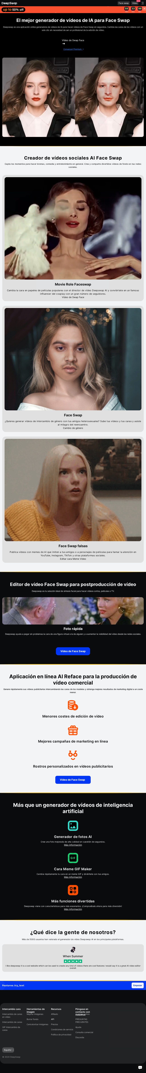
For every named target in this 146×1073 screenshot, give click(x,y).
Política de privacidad (61, 1034)
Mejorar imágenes (35, 1014)
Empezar (137, 985)
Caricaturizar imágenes (37, 1024)
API (52, 1019)
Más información (73, 844)
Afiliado (54, 1014)
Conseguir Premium (72, 49)
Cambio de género (73, 428)
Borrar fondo (32, 1019)
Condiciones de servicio (62, 1029)
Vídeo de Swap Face (73, 297)
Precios (54, 1024)
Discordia (79, 1037)
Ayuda (78, 1027)
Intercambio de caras (12, 1022)
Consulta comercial (84, 1032)
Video (134, 3)
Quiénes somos (82, 1014)
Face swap (124, 3)
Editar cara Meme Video (73, 558)
